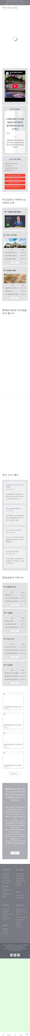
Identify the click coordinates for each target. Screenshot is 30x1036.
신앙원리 (18, 885)
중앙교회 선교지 (20, 909)
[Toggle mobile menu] (27, 8)
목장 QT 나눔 (6, 918)
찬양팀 (18, 922)
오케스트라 (19, 926)
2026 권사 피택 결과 (12, 551)
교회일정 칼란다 (6, 894)
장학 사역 (18, 914)
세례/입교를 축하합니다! (13, 508)
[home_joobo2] (15, 274)
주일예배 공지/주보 (7, 890)
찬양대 (18, 924)
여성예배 (18, 883)
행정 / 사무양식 (20, 898)
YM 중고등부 (5, 909)
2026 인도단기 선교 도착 (13, 530)
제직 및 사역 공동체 (21, 917)
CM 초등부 (5, 911)
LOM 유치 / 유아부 (7, 914)
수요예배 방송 (20, 876)
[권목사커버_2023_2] (15, 216)
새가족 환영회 (6, 878)
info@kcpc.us (21, 1)
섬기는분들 (5, 883)
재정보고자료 (20, 895)
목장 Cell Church (21, 911)
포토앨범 (4, 929)
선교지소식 (5, 933)
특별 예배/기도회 (20, 880)
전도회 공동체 (20, 919)
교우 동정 (5, 931)
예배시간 (4, 896)
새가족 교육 (5, 876)
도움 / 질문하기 (6, 880)
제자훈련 (4, 916)
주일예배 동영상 (20, 874)
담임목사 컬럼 (20, 878)
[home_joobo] (15, 239)
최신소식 (4, 892)
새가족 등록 (5, 874)
